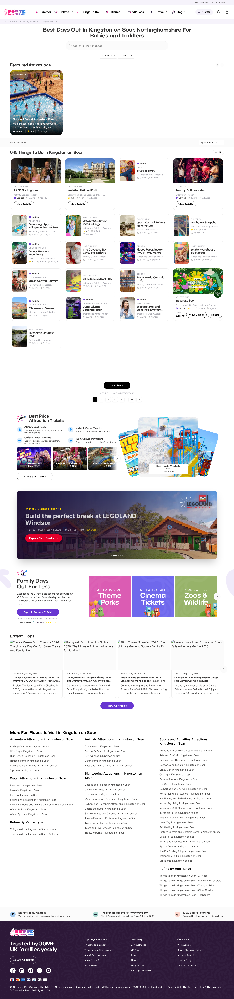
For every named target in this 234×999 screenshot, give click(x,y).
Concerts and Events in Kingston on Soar (182, 764)
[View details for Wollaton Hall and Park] (90, 184)
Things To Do (90, 12)
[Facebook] (13, 971)
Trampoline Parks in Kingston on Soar (180, 855)
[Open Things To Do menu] (102, 12)
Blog (179, 12)
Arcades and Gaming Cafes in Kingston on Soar (186, 750)
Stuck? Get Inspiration (95, 955)
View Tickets (108, 56)
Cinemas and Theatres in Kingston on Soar (183, 760)
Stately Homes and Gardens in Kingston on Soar (111, 813)
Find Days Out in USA (141, 970)
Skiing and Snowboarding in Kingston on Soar (185, 841)
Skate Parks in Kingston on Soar (177, 836)
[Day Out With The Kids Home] (14, 12)
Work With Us (219, 3)
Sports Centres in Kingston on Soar (179, 846)
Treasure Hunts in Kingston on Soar (104, 832)
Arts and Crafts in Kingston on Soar (179, 755)
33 (132, 399)
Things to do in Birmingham (97, 950)
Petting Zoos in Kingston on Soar (103, 755)
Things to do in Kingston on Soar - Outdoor (34, 833)
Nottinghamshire (30, 21)
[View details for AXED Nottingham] (36, 184)
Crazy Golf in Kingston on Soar (176, 769)
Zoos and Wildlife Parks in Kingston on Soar (109, 765)
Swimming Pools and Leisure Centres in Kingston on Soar (42, 804)
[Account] (227, 12)
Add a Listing (202, 3)
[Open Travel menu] (167, 12)
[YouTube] (48, 971)
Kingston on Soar (49, 21)
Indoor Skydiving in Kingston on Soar (180, 803)
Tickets (64, 12)
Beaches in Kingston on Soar (26, 785)
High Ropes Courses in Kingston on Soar (32, 755)
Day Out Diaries (138, 945)
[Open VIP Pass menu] (147, 12)
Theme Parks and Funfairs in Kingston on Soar (110, 818)
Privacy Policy (184, 960)
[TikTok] (30, 971)
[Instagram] (39, 971)
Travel (160, 12)
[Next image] (57, 171)
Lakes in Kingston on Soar (24, 790)
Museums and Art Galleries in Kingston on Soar (111, 799)
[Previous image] (15, 171)
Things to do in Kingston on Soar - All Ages (183, 875)
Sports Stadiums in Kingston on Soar (105, 808)
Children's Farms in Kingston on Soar (105, 751)
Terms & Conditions (186, 965)
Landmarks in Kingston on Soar (102, 794)
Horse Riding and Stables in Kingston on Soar (184, 793)
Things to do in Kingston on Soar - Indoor (33, 829)
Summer (45, 12)
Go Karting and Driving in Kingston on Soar (183, 788)
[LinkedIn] (21, 971)
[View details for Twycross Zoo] (198, 294)
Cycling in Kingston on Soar (174, 774)
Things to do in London (95, 945)
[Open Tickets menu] (72, 12)
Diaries (115, 12)
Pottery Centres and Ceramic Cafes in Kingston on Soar (190, 831)
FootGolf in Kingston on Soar (175, 784)
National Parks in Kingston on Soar (29, 760)
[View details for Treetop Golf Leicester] (198, 184)
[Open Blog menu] (185, 12)
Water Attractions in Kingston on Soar (38, 778)
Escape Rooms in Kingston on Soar (178, 779)
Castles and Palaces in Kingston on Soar (107, 784)
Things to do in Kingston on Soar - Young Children (187, 885)
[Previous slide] (217, 65)
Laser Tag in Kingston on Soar (176, 822)
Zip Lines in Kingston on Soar (26, 770)
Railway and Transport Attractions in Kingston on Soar (115, 803)
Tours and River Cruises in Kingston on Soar (109, 827)
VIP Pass (138, 12)
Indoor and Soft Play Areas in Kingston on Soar (185, 807)
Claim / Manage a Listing (189, 950)
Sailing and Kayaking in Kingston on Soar (33, 799)
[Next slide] (222, 65)
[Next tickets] (117, 458)
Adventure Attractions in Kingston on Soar (41, 739)
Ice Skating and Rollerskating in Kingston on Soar (186, 798)
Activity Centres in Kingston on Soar (30, 746)
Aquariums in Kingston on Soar (102, 746)
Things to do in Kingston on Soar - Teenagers (184, 894)
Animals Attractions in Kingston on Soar (114, 739)
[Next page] (139, 399)
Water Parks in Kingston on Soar (28, 809)
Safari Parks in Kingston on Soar (103, 760)
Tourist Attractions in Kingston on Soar (106, 823)
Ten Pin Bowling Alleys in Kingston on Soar (183, 851)
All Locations (90, 965)
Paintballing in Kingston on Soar (177, 827)
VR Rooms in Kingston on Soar (176, 860)
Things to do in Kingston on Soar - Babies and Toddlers (190, 880)
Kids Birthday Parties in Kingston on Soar (182, 817)
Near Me (206, 12)
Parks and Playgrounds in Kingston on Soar (34, 765)
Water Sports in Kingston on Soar (28, 814)
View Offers (126, 56)
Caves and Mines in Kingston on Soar (105, 789)
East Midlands (12, 21)
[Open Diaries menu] (123, 12)
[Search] (219, 12)
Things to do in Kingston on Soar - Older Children (186, 890)
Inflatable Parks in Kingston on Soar (179, 812)
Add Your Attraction (186, 955)
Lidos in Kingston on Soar (24, 794)
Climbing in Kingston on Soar (26, 751)
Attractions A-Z (91, 960)
